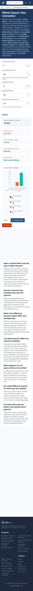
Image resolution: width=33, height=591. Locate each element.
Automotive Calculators (8, 536)
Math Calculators (6, 563)
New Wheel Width (8, 82)
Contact (20, 564)
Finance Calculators (23, 548)
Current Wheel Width (9, 61)
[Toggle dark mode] (26, 2)
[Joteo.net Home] (3, 3)
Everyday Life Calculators (22, 545)
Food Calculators (23, 551)
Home (19, 559)
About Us (20, 561)
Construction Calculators (5, 544)
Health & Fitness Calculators (6, 560)
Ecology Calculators (7, 547)
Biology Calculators (7, 538)
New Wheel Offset (8, 91)
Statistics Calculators (7, 571)
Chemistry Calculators (7, 541)
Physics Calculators (7, 566)
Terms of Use (22, 571)
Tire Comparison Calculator (13, 286)
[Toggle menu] (30, 3)
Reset (6, 220)
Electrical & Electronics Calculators (24, 541)
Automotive (8, 7)
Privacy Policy (22, 569)
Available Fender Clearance (10, 99)
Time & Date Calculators (5, 574)
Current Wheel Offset (9, 70)
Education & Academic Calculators (24, 536)
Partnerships (22, 566)
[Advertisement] (16, 244)
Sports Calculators (6, 568)
